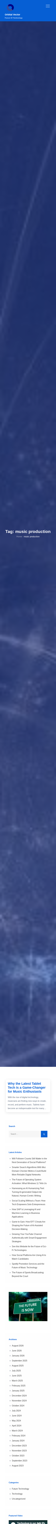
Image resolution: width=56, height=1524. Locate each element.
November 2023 (19, 1451)
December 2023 (19, 1446)
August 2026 (18, 1346)
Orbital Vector (12, 14)
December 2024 (19, 1396)
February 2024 (18, 1436)
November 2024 (19, 1401)
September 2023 (19, 1461)
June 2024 (17, 1416)
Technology (17, 1494)
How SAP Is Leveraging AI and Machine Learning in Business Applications (26, 1213)
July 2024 (16, 1411)
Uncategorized (18, 1499)
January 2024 (18, 1441)
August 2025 (18, 1366)
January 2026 (18, 1356)
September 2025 (19, 1361)
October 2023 (18, 1456)
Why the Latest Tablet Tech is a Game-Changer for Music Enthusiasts (27, 1087)
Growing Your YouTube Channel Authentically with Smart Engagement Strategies (29, 1238)
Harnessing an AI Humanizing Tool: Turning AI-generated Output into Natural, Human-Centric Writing (28, 1192)
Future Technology (20, 1489)
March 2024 (17, 1431)
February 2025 (18, 1386)
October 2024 (18, 1406)
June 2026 (17, 1351)
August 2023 (18, 1466)
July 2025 (16, 1371)
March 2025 (17, 1381)
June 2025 (17, 1376)
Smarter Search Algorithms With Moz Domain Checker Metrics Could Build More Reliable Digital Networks (29, 1171)
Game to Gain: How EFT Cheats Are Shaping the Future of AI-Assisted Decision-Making (28, 1225)
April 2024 (16, 1426)
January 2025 (18, 1391)
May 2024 (16, 1421)
